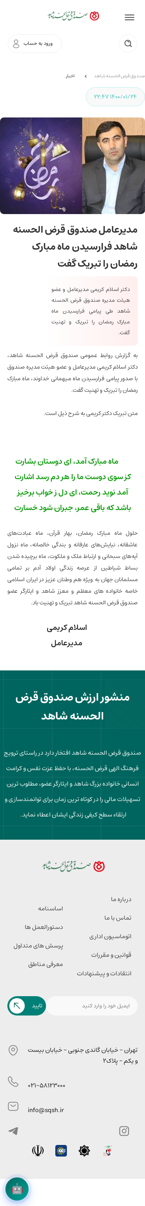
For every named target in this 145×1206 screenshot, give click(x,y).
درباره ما (121, 899)
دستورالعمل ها (44, 927)
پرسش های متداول (38, 945)
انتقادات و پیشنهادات (104, 973)
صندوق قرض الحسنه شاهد (119, 76)
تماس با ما (117, 917)
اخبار (70, 76)
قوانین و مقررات (111, 954)
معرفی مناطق (45, 964)
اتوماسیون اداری (110, 936)
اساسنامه (50, 908)
